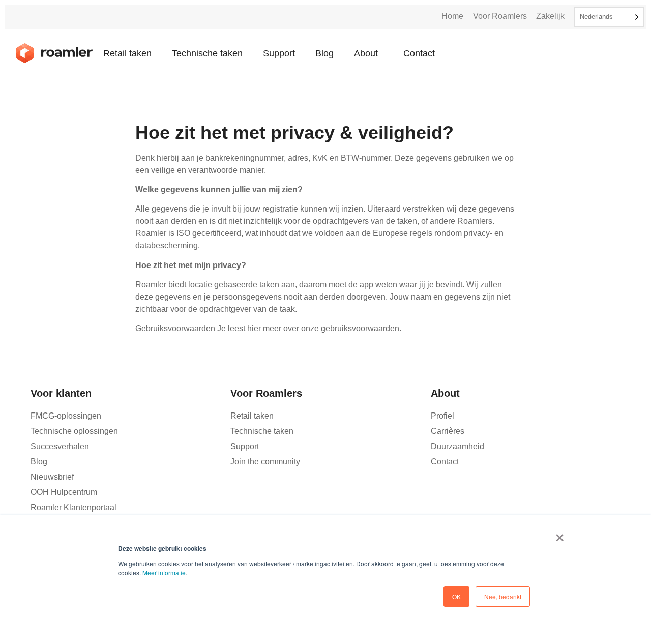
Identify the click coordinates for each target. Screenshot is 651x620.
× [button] (560, 534)
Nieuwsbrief (52, 477)
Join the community (265, 461)
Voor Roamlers (500, 16)
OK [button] (456, 596)
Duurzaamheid (457, 446)
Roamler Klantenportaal (73, 507)
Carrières (447, 431)
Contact (419, 53)
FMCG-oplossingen (66, 415)
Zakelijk (550, 16)
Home (452, 16)
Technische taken (207, 53)
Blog (324, 53)
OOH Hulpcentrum (64, 492)
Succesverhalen (60, 446)
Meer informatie (164, 572)
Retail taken (127, 53)
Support (279, 53)
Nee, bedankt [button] (502, 596)
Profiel (442, 415)
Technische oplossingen (74, 431)
